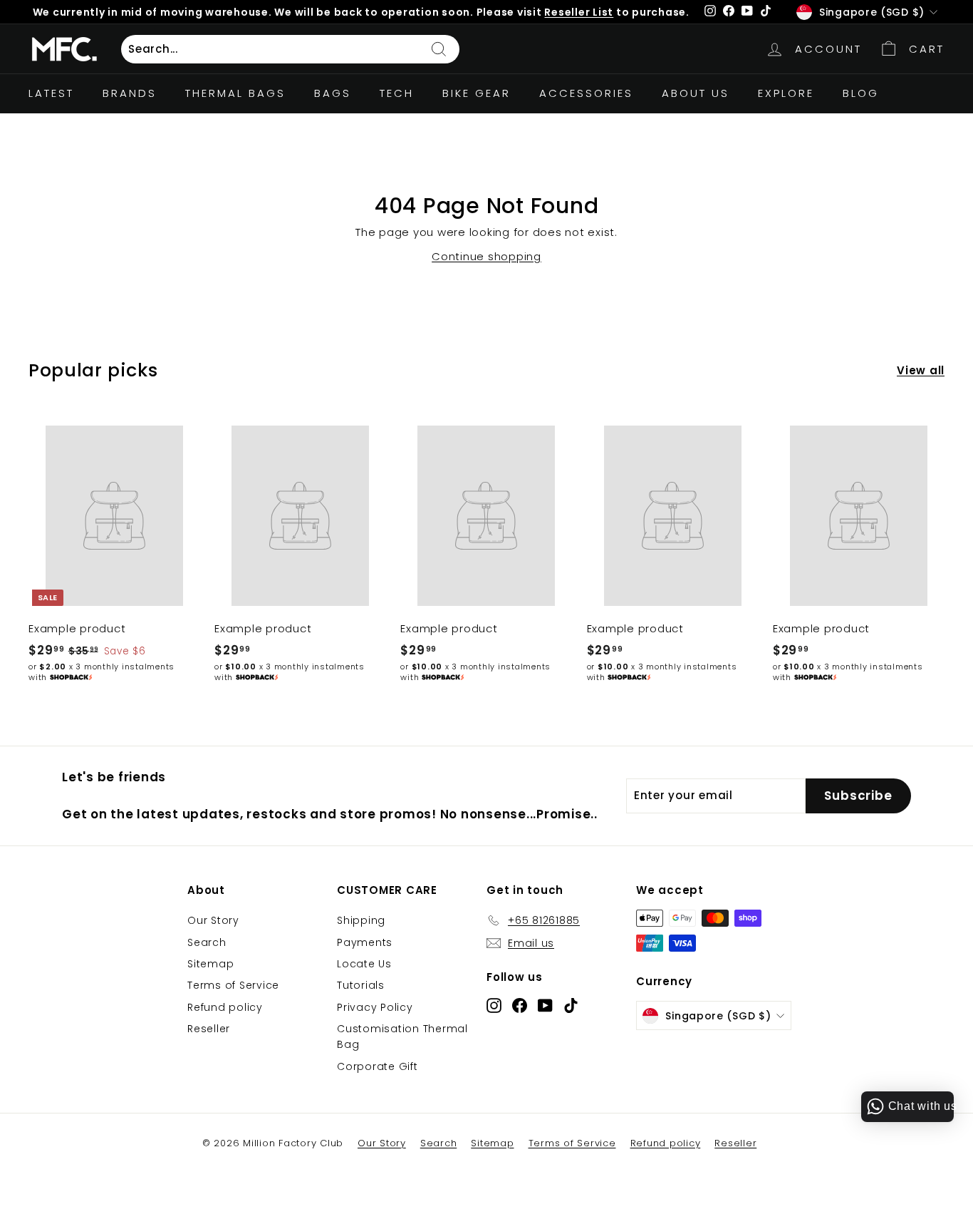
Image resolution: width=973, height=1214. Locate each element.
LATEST (51, 93)
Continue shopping (486, 256)
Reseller (208, 1029)
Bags (332, 93)
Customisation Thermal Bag (402, 1036)
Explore (786, 93)
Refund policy (225, 1007)
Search (207, 942)
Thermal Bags (235, 93)
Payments (364, 942)
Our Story (213, 920)
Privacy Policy (375, 1007)
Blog (861, 93)
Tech (397, 93)
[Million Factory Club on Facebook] (519, 1005)
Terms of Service (233, 985)
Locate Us (364, 964)
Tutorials (361, 985)
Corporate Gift (377, 1066)
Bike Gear (476, 93)
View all (921, 370)
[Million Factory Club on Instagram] (493, 1005)
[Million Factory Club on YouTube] (545, 1005)
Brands (130, 93)
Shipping (361, 920)
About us (695, 93)
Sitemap (210, 964)
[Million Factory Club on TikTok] (570, 1005)
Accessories (586, 93)
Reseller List (578, 12)
